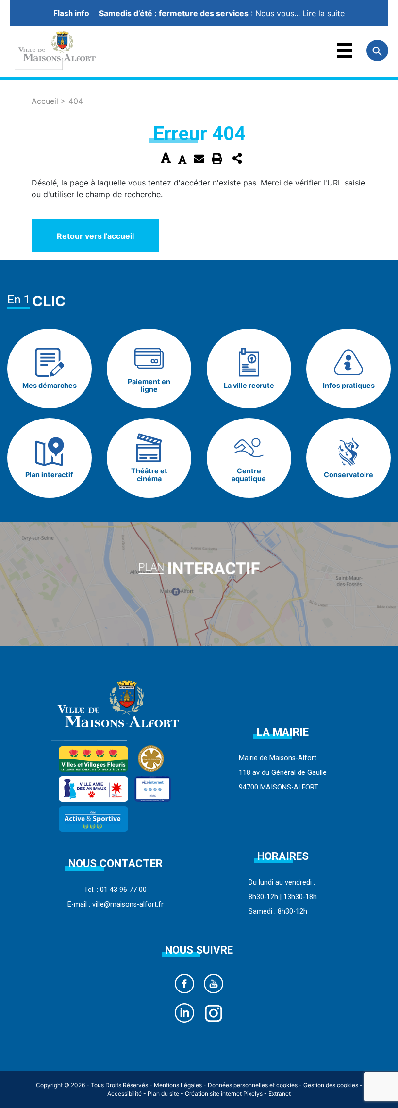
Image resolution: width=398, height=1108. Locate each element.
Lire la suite (323, 13)
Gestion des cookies (330, 1085)
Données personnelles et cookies (253, 1085)
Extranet (279, 1093)
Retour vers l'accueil (95, 236)
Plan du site (163, 1093)
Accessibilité (124, 1093)
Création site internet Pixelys (224, 1093)
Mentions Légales (178, 1085)
